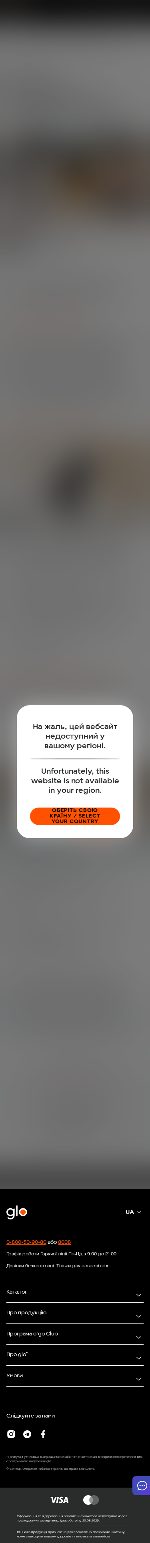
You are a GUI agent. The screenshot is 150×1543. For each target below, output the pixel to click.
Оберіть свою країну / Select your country (75, 816)
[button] (141, 1485)
